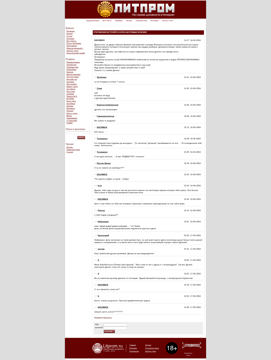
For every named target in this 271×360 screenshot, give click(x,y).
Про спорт (70, 91)
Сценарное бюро (152, 348)
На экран (70, 39)
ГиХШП (69, 123)
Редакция (119, 21)
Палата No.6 (71, 96)
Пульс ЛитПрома (73, 43)
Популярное (71, 46)
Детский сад (71, 79)
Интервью (155, 21)
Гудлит (69, 36)
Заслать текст (167, 21)
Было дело (71, 101)
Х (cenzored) (71, 121)
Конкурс (69, 72)
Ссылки (69, 152)
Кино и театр (71, 113)
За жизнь (70, 82)
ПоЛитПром (71, 70)
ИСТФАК (70, 99)
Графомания (71, 118)
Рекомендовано (73, 62)
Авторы (129, 21)
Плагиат (69, 111)
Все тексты (107, 21)
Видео (69, 116)
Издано (69, 34)
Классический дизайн (75, 53)
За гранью (70, 89)
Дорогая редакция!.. (75, 48)
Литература (71, 65)
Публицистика (141, 21)
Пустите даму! (72, 77)
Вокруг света (72, 87)
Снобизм (70, 94)
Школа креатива (73, 74)
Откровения (134, 351)
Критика (69, 106)
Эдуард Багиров (92, 21)
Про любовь (71, 84)
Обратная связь (73, 150)
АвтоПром (70, 104)
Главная (132, 345)
